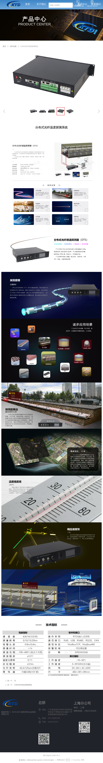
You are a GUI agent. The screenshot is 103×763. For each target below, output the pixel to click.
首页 (4, 46)
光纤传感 (13, 46)
